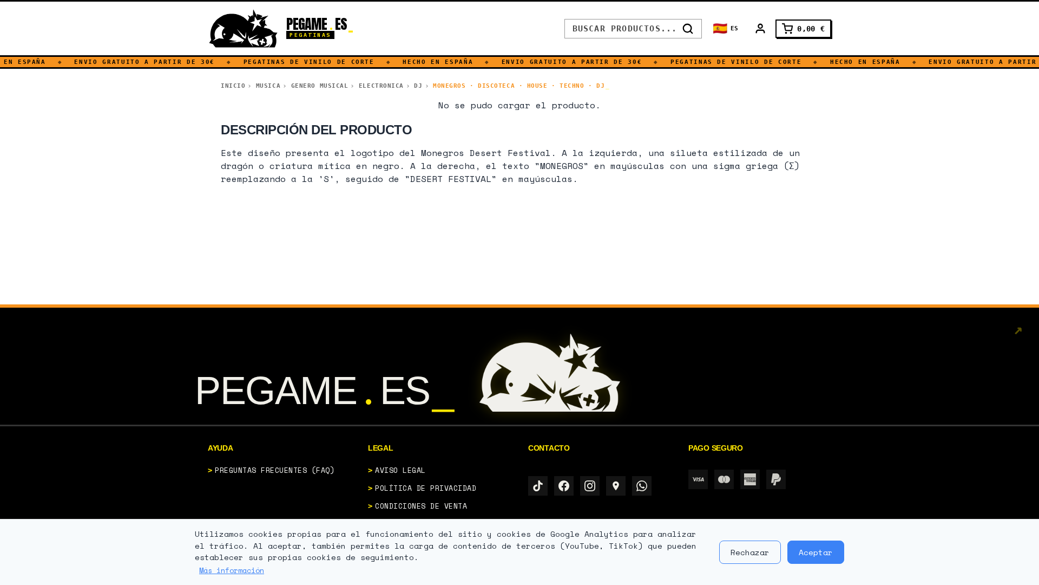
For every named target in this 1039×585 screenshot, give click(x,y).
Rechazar (750, 552)
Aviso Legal (400, 470)
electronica (381, 85)
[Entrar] (760, 28)
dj (418, 85)
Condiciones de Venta (421, 505)
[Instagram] (590, 486)
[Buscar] (688, 28)
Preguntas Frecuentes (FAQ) (275, 470)
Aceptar (816, 552)
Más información (231, 570)
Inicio (233, 85)
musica (268, 85)
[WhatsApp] (642, 486)
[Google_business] (616, 486)
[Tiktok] (538, 486)
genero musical (319, 85)
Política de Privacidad (425, 488)
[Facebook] (564, 486)
